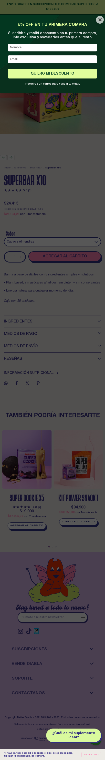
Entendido (91, 755)
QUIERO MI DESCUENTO (52, 73)
